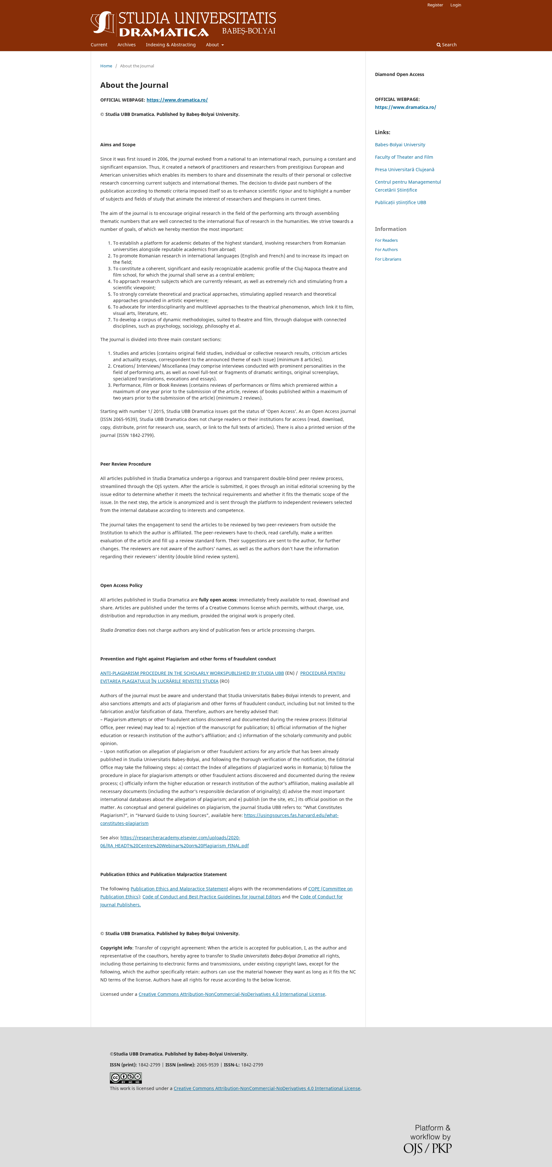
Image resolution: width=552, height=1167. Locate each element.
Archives (127, 45)
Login (455, 5)
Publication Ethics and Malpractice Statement (179, 889)
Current (99, 45)
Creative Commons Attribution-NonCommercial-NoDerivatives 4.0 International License (232, 994)
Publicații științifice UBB (400, 202)
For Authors (386, 249)
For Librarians (388, 259)
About (213, 45)
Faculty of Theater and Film (404, 157)
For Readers (386, 240)
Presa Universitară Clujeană (404, 169)
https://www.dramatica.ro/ (177, 100)
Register (435, 5)
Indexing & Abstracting (171, 45)
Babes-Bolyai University (400, 144)
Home (106, 66)
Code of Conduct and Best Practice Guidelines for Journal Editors (211, 897)
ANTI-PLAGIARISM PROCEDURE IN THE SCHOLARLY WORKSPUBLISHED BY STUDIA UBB (192, 673)
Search (449, 45)
